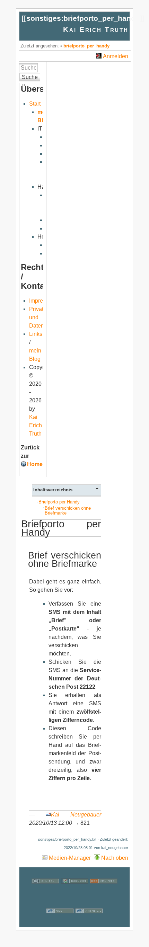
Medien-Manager (70, 858)
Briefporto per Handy (59, 501)
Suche (30, 77)
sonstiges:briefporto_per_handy (83, 18)
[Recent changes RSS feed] (103, 893)
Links (35, 334)
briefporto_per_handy (86, 45)
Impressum (42, 301)
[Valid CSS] (60, 923)
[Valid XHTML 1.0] (89, 923)
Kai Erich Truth (95, 29)
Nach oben (114, 858)
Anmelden (115, 56)
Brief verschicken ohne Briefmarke (68, 511)
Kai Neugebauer (76, 815)
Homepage (41, 464)
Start (35, 104)
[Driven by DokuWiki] (74, 893)
